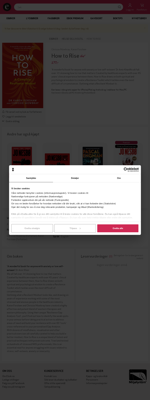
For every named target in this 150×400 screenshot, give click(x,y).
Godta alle (118, 228)
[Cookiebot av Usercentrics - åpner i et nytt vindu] (126, 169)
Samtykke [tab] (31, 178)
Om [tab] (119, 178)
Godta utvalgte (32, 228)
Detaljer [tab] (75, 178)
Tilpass (73, 228)
